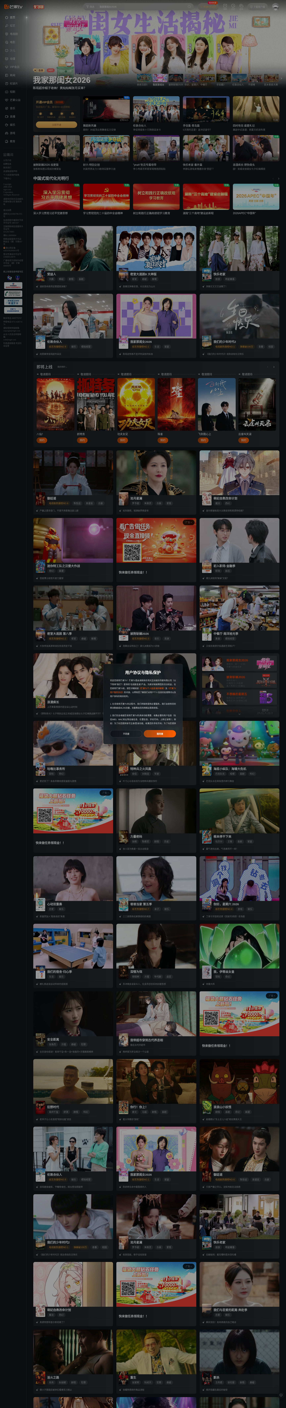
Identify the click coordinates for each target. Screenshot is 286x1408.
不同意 (126, 734)
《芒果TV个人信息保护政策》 (152, 688)
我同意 (160, 734)
